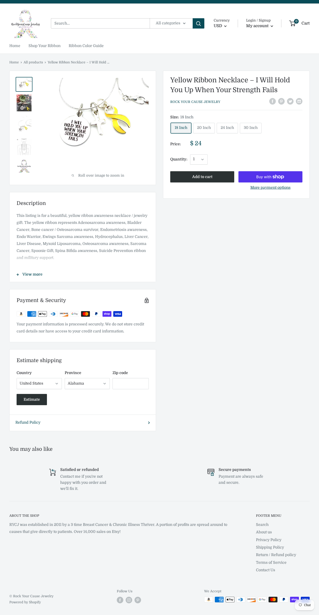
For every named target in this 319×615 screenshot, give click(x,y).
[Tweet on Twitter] (290, 101)
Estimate (32, 399)
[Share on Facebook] (272, 101)
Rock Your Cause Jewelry (195, 102)
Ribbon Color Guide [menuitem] (86, 46)
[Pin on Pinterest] (281, 101)
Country (24, 373)
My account (257, 26)
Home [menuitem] (14, 46)
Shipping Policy (270, 547)
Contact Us (265, 570)
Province (73, 373)
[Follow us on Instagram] (129, 600)
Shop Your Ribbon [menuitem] (44, 46)
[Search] (198, 23)
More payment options (270, 188)
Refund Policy (27, 422)
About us (264, 532)
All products (33, 62)
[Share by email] (299, 101)
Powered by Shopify (25, 602)
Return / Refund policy (276, 555)
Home (14, 62)
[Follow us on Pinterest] (138, 600)
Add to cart (202, 177)
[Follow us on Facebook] (120, 600)
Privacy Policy (268, 540)
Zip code (120, 373)
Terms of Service (271, 562)
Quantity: (178, 159)
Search (262, 525)
